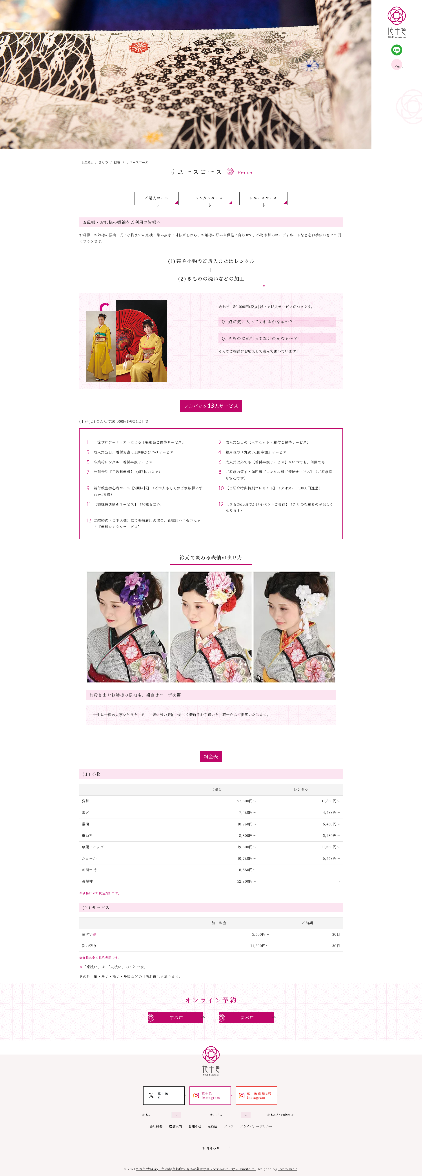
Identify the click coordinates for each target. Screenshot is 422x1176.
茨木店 (247, 1017)
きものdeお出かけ (280, 1114)
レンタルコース (209, 197)
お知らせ (194, 1126)
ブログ (228, 1126)
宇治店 (176, 1017)
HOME (87, 162)
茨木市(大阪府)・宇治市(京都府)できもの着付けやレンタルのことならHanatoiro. (196, 1169)
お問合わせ (211, 1148)
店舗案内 (175, 1126)
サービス (215, 1114)
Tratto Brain (287, 1169)
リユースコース (263, 197)
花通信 (212, 1126)
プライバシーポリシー (256, 1126)
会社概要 (156, 1126)
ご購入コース (157, 197)
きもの (103, 162)
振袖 (117, 162)
